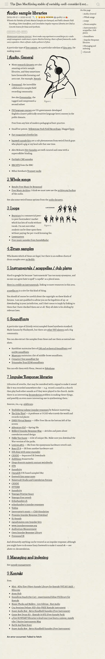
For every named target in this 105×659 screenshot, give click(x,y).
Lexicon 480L (18, 444)
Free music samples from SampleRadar (30, 240)
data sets (11, 32)
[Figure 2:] (60, 213)
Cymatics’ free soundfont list (25, 359)
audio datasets (56, 199)
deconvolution (35, 394)
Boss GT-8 (16, 448)
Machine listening (44, 39)
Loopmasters (18, 236)
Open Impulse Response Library (27, 532)
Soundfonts (88, 36)
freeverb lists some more (23, 476)
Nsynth (37, 78)
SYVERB (16, 487)
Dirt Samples (31, 150)
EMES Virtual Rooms (21, 420)
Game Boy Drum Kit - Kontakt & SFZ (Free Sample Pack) (38, 614)
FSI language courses (22, 110)
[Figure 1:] (60, 77)
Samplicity (17, 469)
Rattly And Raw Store (22, 625)
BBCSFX (16, 165)
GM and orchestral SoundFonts (53, 348)
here (72, 129)
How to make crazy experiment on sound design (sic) (50, 36)
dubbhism (16, 458)
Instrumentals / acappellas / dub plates (90, 30)
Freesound (17, 84)
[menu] (6, 4)
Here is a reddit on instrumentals (23, 284)
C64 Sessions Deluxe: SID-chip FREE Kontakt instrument (39, 607)
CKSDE (15, 455)
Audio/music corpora (29, 39)
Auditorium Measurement (24, 529)
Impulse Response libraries (91, 41)
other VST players (55, 329)
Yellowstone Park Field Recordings (44, 129)
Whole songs (89, 17)
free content (31, 47)
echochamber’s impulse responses (28, 504)
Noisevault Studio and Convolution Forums (32, 480)
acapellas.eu (12, 290)
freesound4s (25, 97)
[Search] (98, 4)
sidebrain (28, 404)
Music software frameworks (61, 39)
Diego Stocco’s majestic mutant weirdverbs (32, 462)
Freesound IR (18, 536)
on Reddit (30, 259)
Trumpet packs (34, 171)
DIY (18, 32)
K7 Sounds (16, 518)
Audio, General (89, 13)
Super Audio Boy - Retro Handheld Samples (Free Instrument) (41, 611)
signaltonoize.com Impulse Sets (27, 522)
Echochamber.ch (19, 501)
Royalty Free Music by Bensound (27, 186)
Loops (86, 20)
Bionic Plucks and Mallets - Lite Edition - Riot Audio (36, 604)
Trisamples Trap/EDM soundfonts (28, 362)
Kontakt (87, 52)
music (24, 32)
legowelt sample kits (21, 140)
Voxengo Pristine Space (23, 494)
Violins (15, 508)
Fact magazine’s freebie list (24, 134)
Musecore (16, 355)
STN (14, 465)
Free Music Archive (21, 190)
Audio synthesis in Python (41, 42)
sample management (21, 564)
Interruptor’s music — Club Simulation (30, 511)
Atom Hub (16, 593)
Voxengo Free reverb (21, 497)
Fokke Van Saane (19, 437)
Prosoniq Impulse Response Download (30, 515)
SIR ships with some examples (26, 451)
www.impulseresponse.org (24, 525)
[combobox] (98, 4)
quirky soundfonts (20, 352)
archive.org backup (67, 190)
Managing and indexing (89, 47)
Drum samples (89, 24)
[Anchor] (74, 58)
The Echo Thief (18, 413)
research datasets (25, 64)
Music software (25, 42)
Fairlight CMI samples (22, 159)
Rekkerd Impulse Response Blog (27, 430)
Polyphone (49, 368)
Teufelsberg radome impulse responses (30, 409)
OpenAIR (16, 473)
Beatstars (16, 215)
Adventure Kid (19, 427)
